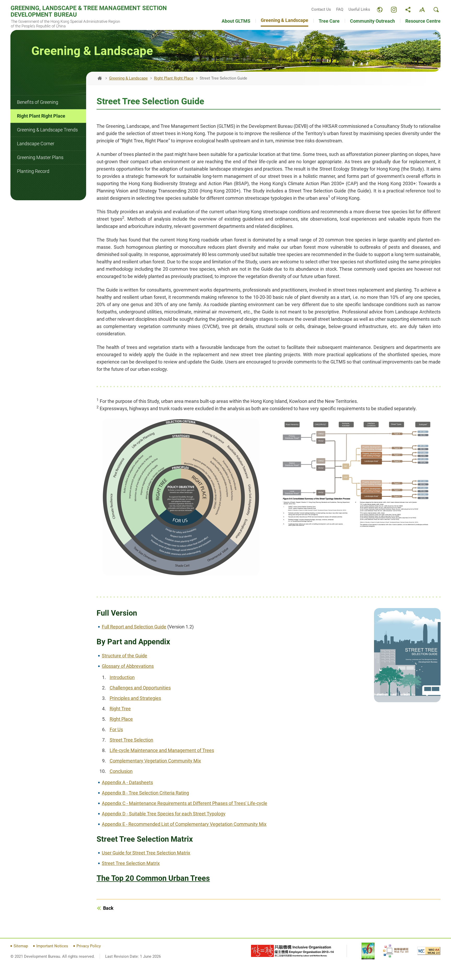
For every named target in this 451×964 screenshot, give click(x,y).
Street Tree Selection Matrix (131, 863)
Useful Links (359, 9)
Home (100, 78)
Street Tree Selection (131, 740)
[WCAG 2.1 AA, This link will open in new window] (429, 951)
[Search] (436, 9)
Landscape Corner (35, 143)
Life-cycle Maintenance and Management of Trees (162, 750)
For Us (116, 729)
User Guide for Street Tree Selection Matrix (146, 853)
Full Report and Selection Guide (134, 626)
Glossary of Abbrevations (128, 666)
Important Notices (52, 946)
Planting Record (33, 171)
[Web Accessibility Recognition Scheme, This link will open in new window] (396, 951)
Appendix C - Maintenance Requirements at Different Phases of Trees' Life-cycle (184, 803)
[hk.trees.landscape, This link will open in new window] (393, 9)
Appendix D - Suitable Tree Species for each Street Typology (163, 813)
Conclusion (121, 771)
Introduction (122, 677)
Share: (407, 9)
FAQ (339, 9)
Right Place (121, 719)
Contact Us (321, 9)
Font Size (422, 9)
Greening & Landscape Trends (47, 129)
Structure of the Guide (124, 655)
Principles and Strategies (135, 698)
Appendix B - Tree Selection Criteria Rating (145, 793)
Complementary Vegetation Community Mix (155, 760)
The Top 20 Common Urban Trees (153, 878)
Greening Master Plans (40, 157)
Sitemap (21, 946)
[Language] (379, 9)
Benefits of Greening (37, 102)
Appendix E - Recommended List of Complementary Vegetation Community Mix (184, 824)
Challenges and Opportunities (140, 687)
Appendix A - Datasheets (127, 782)
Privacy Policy (88, 946)
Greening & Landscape (128, 78)
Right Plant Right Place (41, 116)
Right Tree (120, 708)
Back (108, 908)
